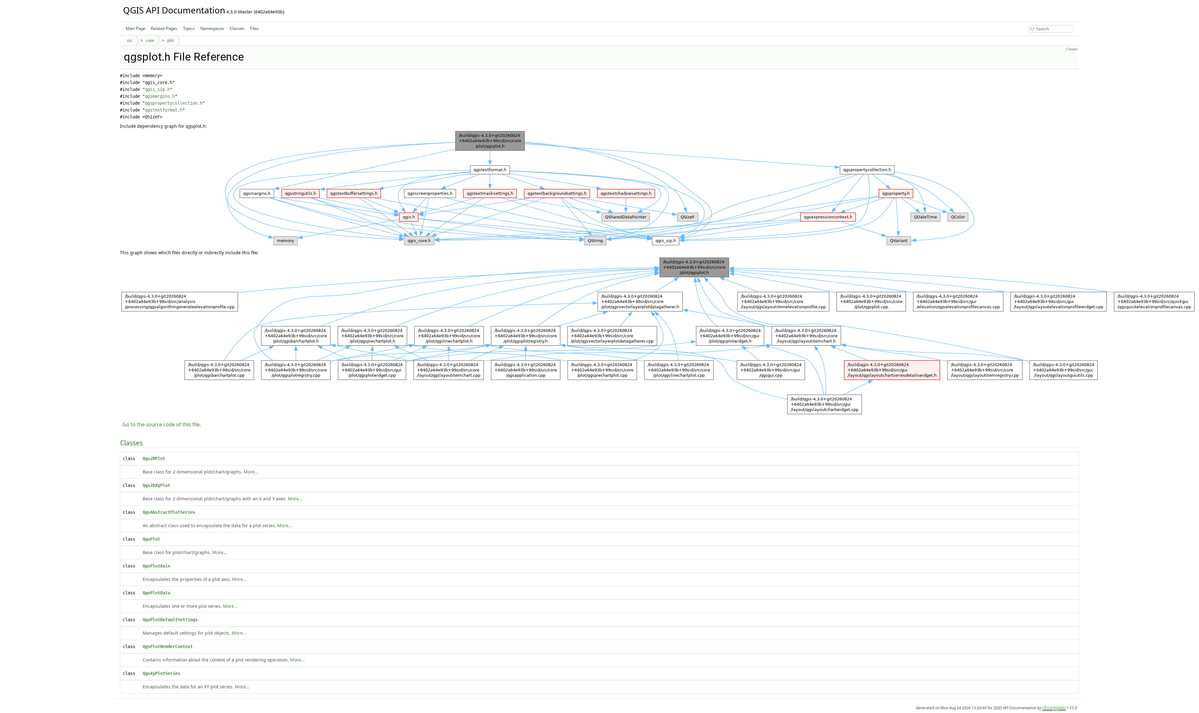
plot (170, 40)
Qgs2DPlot (154, 458)
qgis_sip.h (157, 89)
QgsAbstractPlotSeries (169, 512)
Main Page (135, 28)
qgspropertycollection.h (173, 103)
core (150, 40)
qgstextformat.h (163, 109)
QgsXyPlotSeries (161, 673)
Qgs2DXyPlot (156, 485)
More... (251, 472)
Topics (189, 28)
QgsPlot (151, 539)
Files (254, 28)
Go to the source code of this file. (161, 424)
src (130, 40)
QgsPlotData (156, 592)
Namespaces (212, 28)
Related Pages (164, 28)
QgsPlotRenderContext (168, 646)
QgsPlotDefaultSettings (170, 619)
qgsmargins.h (160, 96)
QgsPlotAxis (156, 565)
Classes (237, 28)
